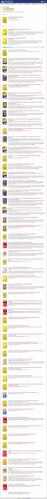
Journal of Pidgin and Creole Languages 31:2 (15, 157)
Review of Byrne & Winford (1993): (29, 350)
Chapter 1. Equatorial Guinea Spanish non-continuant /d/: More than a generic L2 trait (28, 66)
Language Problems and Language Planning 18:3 (16, 360)
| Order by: (6, 47)
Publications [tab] (6, 3)
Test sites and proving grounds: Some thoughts (21, 492)
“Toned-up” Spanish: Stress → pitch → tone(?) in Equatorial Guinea (25, 180)
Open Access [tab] (13, 3)
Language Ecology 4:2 (11, 111)
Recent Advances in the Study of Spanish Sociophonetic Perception (19, 121)
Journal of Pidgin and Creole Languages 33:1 (15, 130)
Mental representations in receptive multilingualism (16, 77)
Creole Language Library (12, 44)
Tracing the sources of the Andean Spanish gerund (26, 217)
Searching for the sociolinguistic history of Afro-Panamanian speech (27, 58)
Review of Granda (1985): (25, 442)
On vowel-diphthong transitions (20, 484)
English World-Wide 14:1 (12, 393)
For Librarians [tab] (27, 3)
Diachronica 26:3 (10, 251)
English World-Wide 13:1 (12, 410)
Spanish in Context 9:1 (11, 227)
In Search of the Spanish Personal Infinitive (22, 417)
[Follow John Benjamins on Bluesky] (26, 498)
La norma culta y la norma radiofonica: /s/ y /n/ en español (24, 475)
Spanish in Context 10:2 (12, 218)
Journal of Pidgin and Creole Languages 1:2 (15, 460)
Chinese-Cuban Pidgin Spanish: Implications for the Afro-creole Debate (26, 342)
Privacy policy (23, 498)
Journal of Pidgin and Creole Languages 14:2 (15, 336)
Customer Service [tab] (35, 3)
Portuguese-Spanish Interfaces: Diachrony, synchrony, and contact (18, 210)
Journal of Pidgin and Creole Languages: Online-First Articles (17, 493)
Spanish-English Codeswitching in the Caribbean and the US (17, 148)
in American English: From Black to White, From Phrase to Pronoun (26, 392)
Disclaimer (18, 498)
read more (36, 42)
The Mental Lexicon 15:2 (12, 104)
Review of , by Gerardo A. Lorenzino (27, 292)
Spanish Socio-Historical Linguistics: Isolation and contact (17, 59)
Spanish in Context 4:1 (11, 285)
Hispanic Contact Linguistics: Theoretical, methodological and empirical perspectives (21, 95)
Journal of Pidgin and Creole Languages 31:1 (15, 165)
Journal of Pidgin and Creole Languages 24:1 (15, 261)
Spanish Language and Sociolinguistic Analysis (15, 173)
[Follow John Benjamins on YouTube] (29, 498)
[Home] (7, 1)
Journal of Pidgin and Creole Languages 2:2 (15, 443)
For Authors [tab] (20, 3)
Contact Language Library (12, 35)
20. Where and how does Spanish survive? (22, 267)
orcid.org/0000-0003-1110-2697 (8, 10)
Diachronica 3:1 (10, 469)
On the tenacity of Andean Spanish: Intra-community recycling (25, 172)
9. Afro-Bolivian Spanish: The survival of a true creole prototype (25, 275)
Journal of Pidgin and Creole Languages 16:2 (15, 318)
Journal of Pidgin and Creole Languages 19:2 (15, 293)
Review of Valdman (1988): (28, 425)
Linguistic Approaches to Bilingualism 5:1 (14, 191)
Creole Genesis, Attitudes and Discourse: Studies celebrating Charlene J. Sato (20, 343)
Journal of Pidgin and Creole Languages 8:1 (15, 386)
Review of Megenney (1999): (27, 317)
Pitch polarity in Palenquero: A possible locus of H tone (24, 242)
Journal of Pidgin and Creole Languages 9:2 (15, 369)
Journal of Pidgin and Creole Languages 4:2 (15, 435)
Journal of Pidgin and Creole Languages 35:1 (15, 86)
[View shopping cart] (42, 2)
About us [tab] (42, 3)
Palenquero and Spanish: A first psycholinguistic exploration (24, 163)
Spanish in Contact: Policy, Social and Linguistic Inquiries (17, 268)
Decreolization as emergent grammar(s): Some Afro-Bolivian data (25, 233)
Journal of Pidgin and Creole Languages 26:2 (15, 235)
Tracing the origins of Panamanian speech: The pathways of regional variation (28, 250)
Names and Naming (11, 51)
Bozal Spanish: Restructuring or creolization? (22, 325)
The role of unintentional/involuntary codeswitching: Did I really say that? (27, 147)
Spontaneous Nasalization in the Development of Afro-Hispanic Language (26, 400)
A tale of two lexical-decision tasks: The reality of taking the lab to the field (27, 110)
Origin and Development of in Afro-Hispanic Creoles (23, 375)
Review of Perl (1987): (25, 434)
